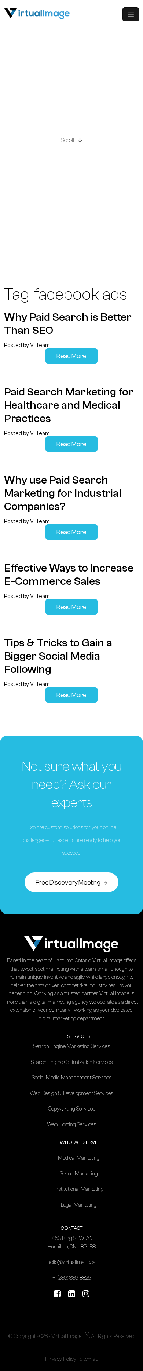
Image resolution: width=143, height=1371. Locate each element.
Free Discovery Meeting (69, 882)
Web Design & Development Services (71, 1093)
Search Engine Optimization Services (72, 1062)
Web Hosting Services (71, 1125)
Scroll (67, 139)
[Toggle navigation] (130, 14)
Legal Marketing (79, 1205)
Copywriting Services (71, 1109)
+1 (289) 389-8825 (71, 1278)
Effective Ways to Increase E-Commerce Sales (68, 575)
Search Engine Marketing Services (71, 1046)
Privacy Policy (60, 1359)
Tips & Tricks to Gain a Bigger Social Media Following (58, 656)
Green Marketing (79, 1174)
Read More (71, 356)
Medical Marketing (79, 1158)
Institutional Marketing (79, 1189)
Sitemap (89, 1359)
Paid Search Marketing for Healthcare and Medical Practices (68, 405)
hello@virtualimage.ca (71, 1262)
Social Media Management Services (71, 1078)
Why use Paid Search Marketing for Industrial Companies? (62, 493)
